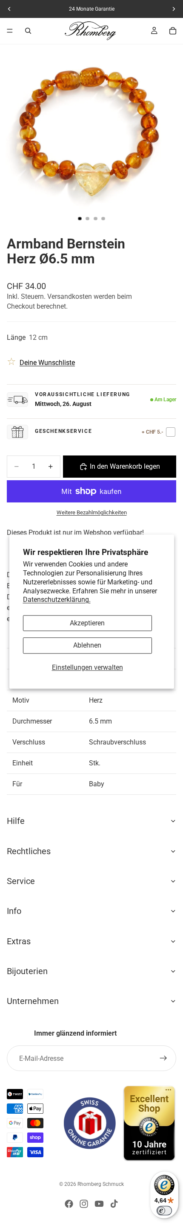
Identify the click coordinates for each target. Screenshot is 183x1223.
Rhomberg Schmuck (100, 1184)
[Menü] (10, 31)
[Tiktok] (114, 1204)
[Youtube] (99, 1204)
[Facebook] (69, 1204)
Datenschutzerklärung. (57, 600)
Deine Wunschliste (47, 363)
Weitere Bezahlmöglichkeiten (92, 512)
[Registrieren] (163, 1058)
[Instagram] (84, 1204)
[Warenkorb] (172, 30)
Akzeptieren (87, 623)
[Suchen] (28, 30)
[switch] (164, 1210)
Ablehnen (87, 646)
